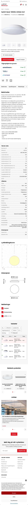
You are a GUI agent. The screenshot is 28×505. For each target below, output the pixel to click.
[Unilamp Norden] (10, 5)
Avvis (14, 496)
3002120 (11, 356)
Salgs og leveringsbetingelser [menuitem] (8, 465)
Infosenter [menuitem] (3, 477)
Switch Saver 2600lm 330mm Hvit (17, 357)
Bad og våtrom (15, 224)
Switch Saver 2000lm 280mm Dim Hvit (17, 346)
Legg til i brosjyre (20, 59)
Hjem (2, 9)
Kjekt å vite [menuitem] (20, 461)
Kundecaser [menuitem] (20, 463)
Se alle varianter (9, 55)
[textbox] (3, 328)
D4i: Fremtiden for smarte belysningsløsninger (12, 416)
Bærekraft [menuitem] (3, 470)
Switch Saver (21, 14)
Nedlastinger (21, 86)
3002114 (11, 346)
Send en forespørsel (8, 59)
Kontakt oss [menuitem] (4, 461)
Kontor (22, 226)
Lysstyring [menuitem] (20, 465)
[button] (26, 480)
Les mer (4, 426)
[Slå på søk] (23, 4)
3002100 (11, 340)
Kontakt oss (24, 1)
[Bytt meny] (26, 4)
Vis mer (14, 434)
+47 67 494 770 (6, 1)
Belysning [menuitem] (20, 467)
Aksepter (14, 493)
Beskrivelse (4, 86)
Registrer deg (22, 450)
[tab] (12, 429)
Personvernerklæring (14, 503)
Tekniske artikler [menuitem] (21, 459)
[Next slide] (26, 29)
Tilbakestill (14, 333)
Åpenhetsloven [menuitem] (4, 467)
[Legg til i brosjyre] (12, 374)
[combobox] (3, 328)
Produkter (7, 9)
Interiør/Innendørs (17, 226)
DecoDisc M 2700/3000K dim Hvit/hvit (7, 385)
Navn (15, 336)
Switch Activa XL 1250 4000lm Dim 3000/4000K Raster (20, 385)
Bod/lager (20, 224)
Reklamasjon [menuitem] (4, 472)
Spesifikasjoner (12, 86)
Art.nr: (10, 336)
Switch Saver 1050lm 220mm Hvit (17, 340)
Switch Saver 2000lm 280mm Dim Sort (17, 351)
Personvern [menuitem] (3, 463)
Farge (24, 336)
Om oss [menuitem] (3, 459)
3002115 (11, 351)
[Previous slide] (1, 29)
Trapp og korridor (24, 226)
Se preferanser (14, 500)
